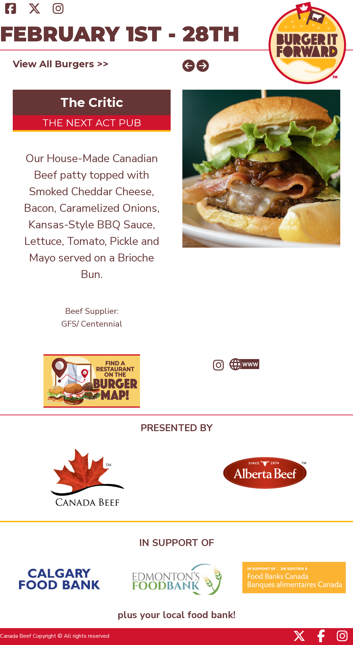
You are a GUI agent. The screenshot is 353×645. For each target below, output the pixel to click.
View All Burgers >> (61, 64)
